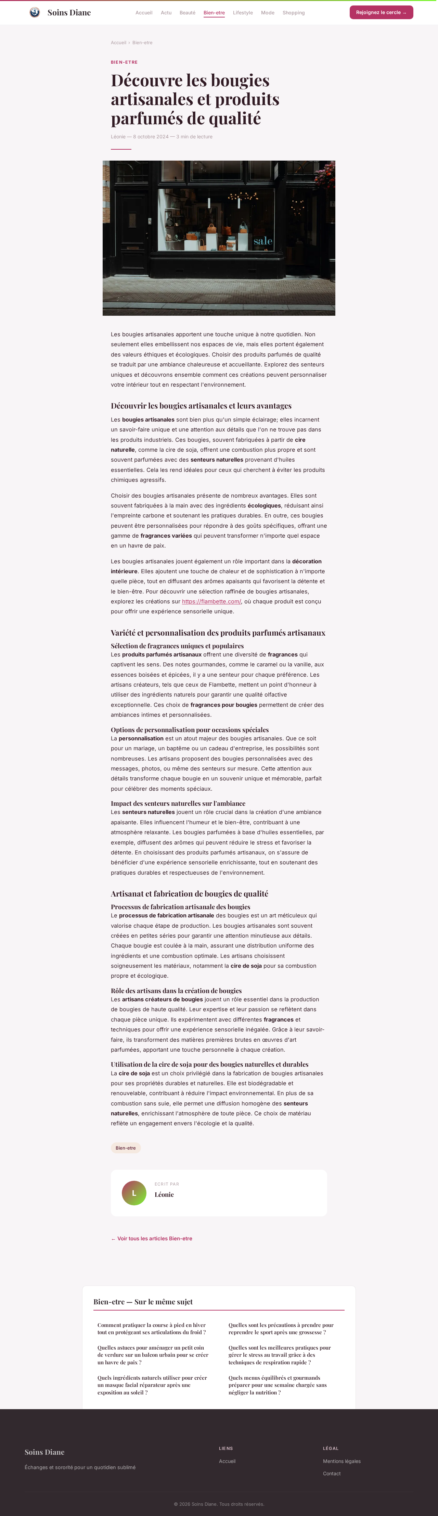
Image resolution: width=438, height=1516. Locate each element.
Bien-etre (214, 12)
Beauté (187, 12)
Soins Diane (69, 12)
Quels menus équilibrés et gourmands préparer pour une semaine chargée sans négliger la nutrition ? (278, 1385)
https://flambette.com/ (211, 601)
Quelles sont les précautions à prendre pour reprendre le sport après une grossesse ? (281, 1328)
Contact (332, 1473)
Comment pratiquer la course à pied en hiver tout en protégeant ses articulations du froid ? (152, 1328)
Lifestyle (243, 12)
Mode (267, 12)
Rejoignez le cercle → (381, 12)
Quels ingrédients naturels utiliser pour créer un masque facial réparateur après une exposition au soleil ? (152, 1385)
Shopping (294, 12)
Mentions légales (342, 1461)
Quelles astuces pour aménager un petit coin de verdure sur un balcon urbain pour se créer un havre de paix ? (153, 1355)
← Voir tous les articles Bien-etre (151, 1238)
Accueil (144, 12)
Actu (166, 12)
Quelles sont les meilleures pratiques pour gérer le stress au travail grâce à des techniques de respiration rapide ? (280, 1355)
